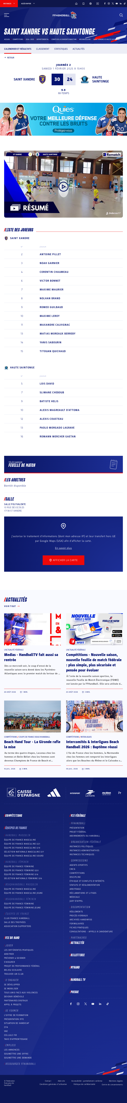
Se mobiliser (11, 988)
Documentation (80, 907)
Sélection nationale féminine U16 (23, 878)
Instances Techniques (82, 854)
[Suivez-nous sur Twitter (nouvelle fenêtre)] (113, 3)
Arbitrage (75, 889)
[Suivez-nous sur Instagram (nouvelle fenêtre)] (109, 3)
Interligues (86, 737)
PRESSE (75, 992)
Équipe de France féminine (19, 866)
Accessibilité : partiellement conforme (86, 1081)
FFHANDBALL (78, 823)
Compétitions (18, 39)
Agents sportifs (79, 865)
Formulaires (77, 923)
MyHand (75, 967)
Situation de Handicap (16, 1023)
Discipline (75, 877)
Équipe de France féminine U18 (21, 874)
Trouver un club (13, 974)
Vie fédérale (78, 815)
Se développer (12, 984)
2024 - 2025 (30, 39)
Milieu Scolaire (13, 970)
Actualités (79, 49)
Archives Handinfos (81, 919)
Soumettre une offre (16, 1054)
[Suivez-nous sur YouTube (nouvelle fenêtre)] (117, 3)
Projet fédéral (78, 832)
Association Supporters (17, 926)
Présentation (77, 828)
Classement (42, 49)
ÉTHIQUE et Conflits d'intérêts (87, 881)
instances (7, 4)
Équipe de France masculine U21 (22, 844)
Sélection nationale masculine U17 (24, 852)
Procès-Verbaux (79, 915)
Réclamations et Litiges (83, 893)
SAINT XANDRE (24, 79)
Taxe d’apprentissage (16, 1039)
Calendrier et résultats (17, 49)
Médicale (75, 897)
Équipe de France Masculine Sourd (23, 856)
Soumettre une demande (18, 1058)
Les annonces (12, 1050)
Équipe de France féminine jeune (22, 908)
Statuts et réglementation (85, 885)
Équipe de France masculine (20, 840)
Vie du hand (12, 938)
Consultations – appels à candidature (91, 931)
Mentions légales (116, 1081)
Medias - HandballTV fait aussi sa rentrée (31, 657)
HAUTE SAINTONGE (100, 79)
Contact (48, 1081)
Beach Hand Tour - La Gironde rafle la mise (32, 744)
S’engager (12, 980)
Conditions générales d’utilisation (53, 1084)
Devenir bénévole (14, 996)
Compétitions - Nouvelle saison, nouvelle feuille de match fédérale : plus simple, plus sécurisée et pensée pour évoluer (94, 662)
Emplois (11, 1045)
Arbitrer (9, 954)
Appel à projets (12, 1004)
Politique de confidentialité (84, 1084)
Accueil (7, 39)
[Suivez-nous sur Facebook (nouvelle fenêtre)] (105, 3)
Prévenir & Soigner (15, 958)
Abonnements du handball (85, 836)
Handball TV (78, 979)
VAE (6, 1031)
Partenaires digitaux (16, 1000)
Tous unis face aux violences (21, 992)
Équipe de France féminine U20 (21, 870)
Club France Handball (17, 918)
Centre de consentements (112, 1085)
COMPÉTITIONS (77, 873)
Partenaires (79, 937)
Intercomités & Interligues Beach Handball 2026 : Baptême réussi (92, 744)
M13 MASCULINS (85, 39)
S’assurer (9, 962)
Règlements (76, 911)
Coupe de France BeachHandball (34, 737)
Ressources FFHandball (21, 1064)
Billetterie (78, 955)
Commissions (79, 860)
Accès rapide (26, 4)
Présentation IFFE (14, 1019)
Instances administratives (84, 850)
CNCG (72, 869)
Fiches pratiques (79, 927)
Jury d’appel (76, 901)
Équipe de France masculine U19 (22, 848)
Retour (10, 57)
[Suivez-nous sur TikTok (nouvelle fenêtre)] (125, 3)
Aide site (61, 1081)
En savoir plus (63, 548)
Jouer (9, 945)
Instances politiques (81, 846)
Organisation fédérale (86, 842)
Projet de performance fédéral (22, 966)
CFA (6, 1027)
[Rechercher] (121, 15)
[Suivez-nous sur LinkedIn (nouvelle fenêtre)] (121, 3)
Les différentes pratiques (18, 950)
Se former (12, 1010)
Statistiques (61, 49)
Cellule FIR (10, 1035)
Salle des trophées (15, 922)
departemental (43, 39)
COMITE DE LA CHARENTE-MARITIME (64, 39)
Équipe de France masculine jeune (23, 893)
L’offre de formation (16, 1015)
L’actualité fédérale (13, 650)
